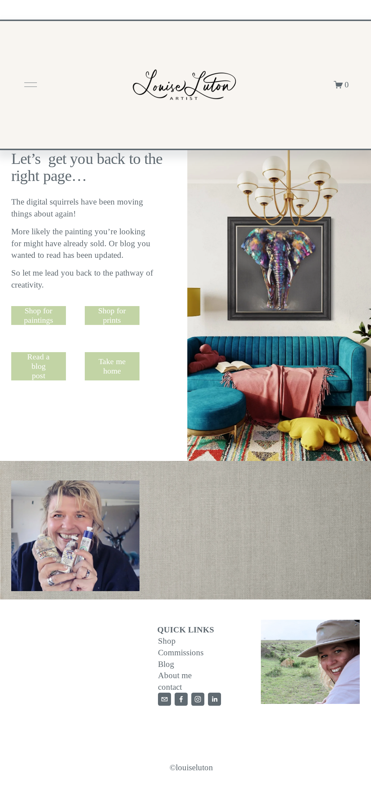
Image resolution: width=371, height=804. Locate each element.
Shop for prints (112, 315)
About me (175, 675)
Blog (166, 664)
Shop (167, 641)
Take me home (112, 366)
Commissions (181, 652)
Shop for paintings (38, 315)
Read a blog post (38, 366)
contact (170, 687)
